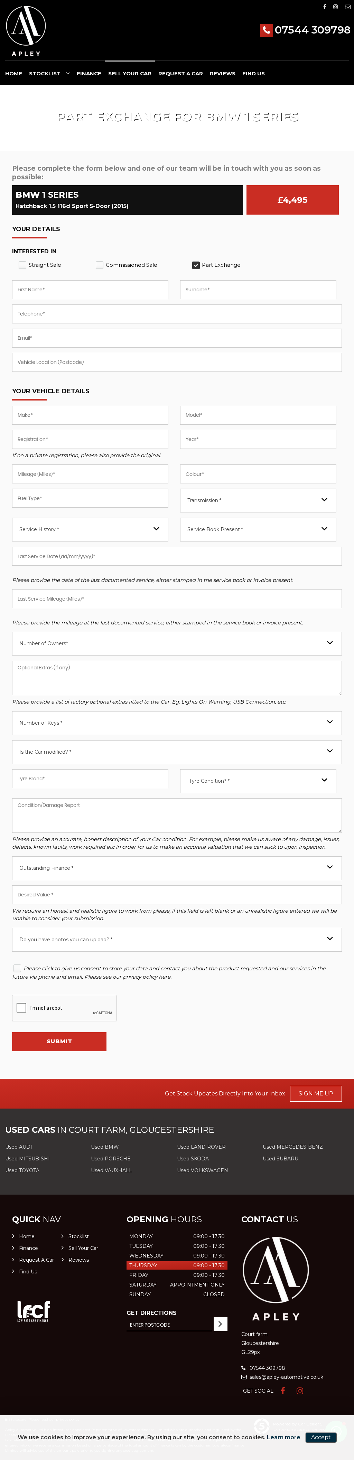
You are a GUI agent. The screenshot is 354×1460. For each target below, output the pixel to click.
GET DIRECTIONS (152, 1313)
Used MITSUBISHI (27, 1159)
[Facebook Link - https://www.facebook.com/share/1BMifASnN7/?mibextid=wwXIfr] (325, 7)
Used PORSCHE (111, 1159)
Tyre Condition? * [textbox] (209, 781)
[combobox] (258, 500)
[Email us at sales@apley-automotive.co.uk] (348, 7)
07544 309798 (313, 29)
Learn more (283, 1437)
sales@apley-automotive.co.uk (285, 1377)
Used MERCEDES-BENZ (293, 1147)
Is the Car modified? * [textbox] (45, 752)
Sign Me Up (316, 1093)
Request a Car (180, 73)
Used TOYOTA (22, 1170)
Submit (59, 1041)
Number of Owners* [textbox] (43, 643)
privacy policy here (146, 976)
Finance (89, 73)
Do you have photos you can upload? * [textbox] (65, 939)
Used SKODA (193, 1159)
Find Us (253, 73)
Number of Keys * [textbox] (40, 723)
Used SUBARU (280, 1159)
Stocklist (44, 73)
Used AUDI (18, 1147)
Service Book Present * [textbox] (215, 529)
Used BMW (105, 1147)
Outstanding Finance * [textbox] (46, 868)
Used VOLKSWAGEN (202, 1170)
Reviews (222, 73)
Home (13, 73)
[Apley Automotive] (26, 31)
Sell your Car (129, 73)
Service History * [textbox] (39, 529)
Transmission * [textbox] (204, 500)
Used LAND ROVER (201, 1147)
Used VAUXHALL (111, 1170)
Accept (321, 1437)
